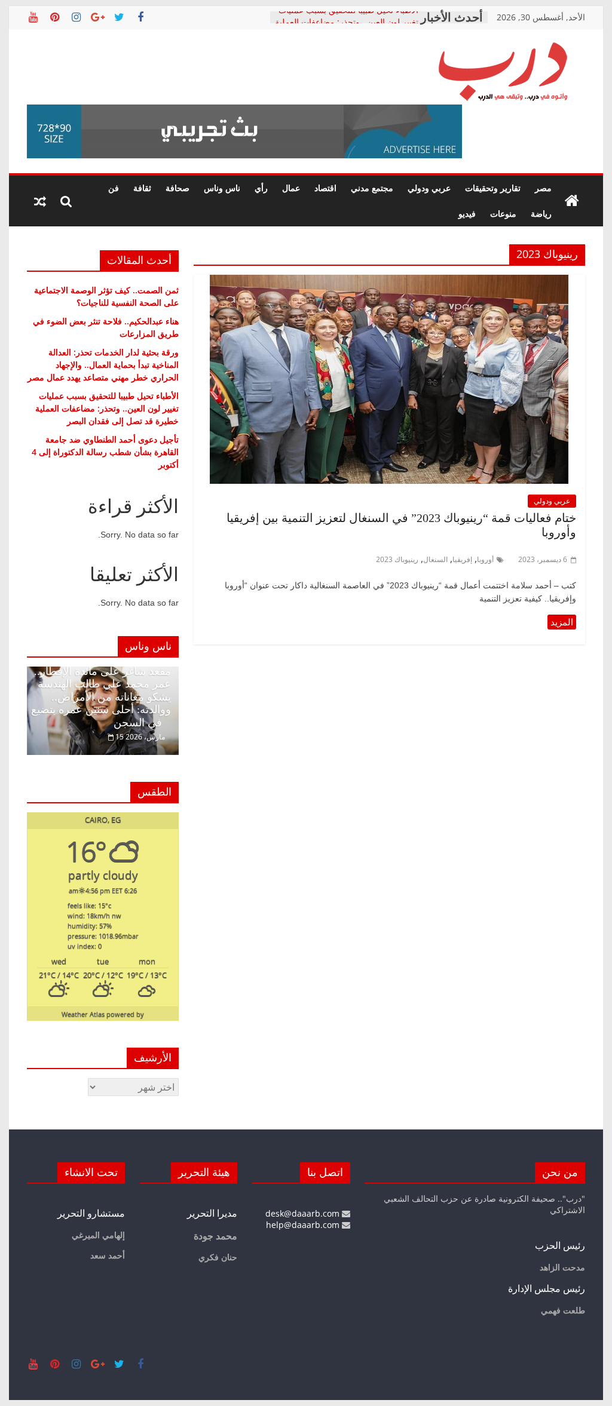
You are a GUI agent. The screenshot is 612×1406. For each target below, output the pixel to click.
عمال (291, 188)
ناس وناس (222, 188)
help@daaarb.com (304, 1224)
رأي (261, 188)
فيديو (467, 213)
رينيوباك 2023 (397, 559)
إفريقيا (462, 559)
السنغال (435, 559)
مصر (543, 188)
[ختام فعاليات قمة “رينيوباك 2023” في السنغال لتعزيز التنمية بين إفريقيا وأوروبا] (389, 281)
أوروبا (485, 559)
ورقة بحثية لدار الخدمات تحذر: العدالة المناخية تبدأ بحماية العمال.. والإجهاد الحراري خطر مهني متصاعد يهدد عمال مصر (103, 364)
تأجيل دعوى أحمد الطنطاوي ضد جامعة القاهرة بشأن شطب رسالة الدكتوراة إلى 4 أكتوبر (105, 452)
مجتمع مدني (372, 188)
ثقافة (142, 188)
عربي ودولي (429, 188)
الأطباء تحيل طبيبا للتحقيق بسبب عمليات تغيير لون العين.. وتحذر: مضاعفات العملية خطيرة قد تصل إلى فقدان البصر (107, 408)
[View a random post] (40, 201)
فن (113, 188)
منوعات (503, 213)
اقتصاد (325, 188)
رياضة (541, 213)
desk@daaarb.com (303, 1213)
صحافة (177, 188)
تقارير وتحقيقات (493, 188)
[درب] (572, 201)
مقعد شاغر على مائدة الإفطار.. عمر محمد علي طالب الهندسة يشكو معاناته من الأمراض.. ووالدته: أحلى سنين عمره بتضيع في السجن (101, 697)
